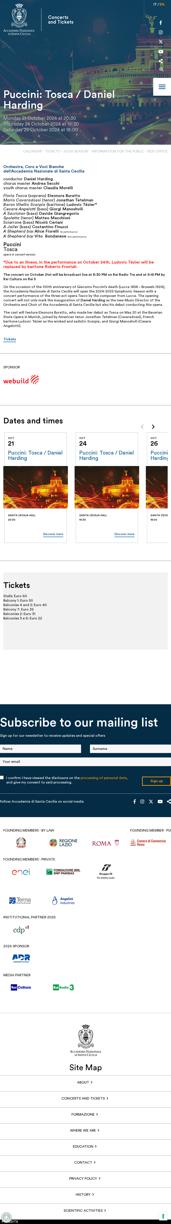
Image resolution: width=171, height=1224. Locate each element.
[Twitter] (161, 43)
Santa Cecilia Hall (22, 515)
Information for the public (118, 151)
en (162, 4)
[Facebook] (160, 23)
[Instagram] (161, 33)
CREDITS (11, 1221)
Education (83, 1146)
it (155, 4)
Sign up (157, 781)
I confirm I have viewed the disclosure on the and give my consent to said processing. (67, 780)
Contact (83, 1162)
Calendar (32, 151)
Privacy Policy (83, 1178)
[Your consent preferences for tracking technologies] (163, 1216)
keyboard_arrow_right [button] (153, 426)
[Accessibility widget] (6, 1217)
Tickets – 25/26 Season (66, 151)
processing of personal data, (104, 778)
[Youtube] (160, 52)
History (83, 1194)
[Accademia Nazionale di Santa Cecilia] (19, 19)
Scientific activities (83, 1210)
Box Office (158, 151)
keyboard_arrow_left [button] (142, 426)
